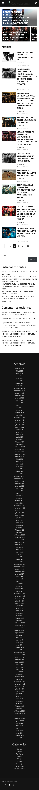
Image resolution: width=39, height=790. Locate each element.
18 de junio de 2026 (23, 65)
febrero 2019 (19, 589)
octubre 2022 (19, 481)
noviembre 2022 (19, 478)
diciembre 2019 (19, 564)
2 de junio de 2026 (23, 181)
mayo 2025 (19, 405)
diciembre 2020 (19, 535)
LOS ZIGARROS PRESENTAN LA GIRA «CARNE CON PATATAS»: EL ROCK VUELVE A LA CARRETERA (18, 298)
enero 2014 (19, 738)
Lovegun (21, 63)
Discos (19, 751)
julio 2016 (19, 664)
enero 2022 (19, 503)
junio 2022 (19, 491)
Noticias (6, 9)
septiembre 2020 (19, 542)
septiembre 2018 (19, 601)
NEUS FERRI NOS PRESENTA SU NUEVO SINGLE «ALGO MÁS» (26, 173)
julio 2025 (19, 400)
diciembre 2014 (19, 711)
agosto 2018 (19, 603)
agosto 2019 (19, 574)
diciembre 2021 (19, 505)
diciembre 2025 (19, 388)
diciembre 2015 (19, 681)
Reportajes (19, 764)
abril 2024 (19, 437)
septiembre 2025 (19, 395)
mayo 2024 (19, 434)
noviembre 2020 (19, 537)
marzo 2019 (19, 586)
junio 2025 (19, 403)
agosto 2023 (19, 457)
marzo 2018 (19, 615)
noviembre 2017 (19, 625)
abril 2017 (19, 642)
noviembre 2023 (19, 449)
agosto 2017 (19, 633)
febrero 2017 (19, 647)
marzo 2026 (19, 381)
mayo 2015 (19, 699)
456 (27, 246)
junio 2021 (19, 520)
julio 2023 (19, 459)
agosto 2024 (19, 427)
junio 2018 (19, 608)
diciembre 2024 (19, 417)
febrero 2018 (19, 618)
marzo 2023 (19, 469)
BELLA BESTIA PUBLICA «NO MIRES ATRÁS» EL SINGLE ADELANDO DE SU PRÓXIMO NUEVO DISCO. (15, 36)
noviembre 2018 (19, 596)
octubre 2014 (19, 716)
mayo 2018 (19, 611)
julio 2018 (19, 606)
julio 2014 (19, 723)
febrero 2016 (19, 677)
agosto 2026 (19, 368)
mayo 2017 (19, 640)
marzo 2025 (19, 410)
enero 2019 (19, 591)
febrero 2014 (19, 735)
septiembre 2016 (19, 659)
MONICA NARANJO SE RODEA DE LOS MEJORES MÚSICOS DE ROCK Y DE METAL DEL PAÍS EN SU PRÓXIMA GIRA (19, 334)
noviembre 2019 (19, 567)
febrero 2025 (19, 412)
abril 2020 (19, 554)
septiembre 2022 (19, 483)
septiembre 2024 (19, 425)
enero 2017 (19, 650)
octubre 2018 (19, 598)
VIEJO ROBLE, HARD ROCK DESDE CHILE (20, 319)
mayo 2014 (19, 728)
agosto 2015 (19, 691)
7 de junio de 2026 (23, 113)
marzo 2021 (19, 527)
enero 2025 (19, 415)
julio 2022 (19, 488)
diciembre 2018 (19, 593)
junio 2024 (19, 432)
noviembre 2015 (19, 684)
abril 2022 (19, 496)
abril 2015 (19, 701)
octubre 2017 (19, 628)
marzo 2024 (19, 439)
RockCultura (13, 781)
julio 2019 (19, 576)
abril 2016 (19, 672)
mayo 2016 (19, 669)
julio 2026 (19, 371)
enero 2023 (19, 474)
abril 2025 (19, 408)
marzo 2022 (19, 498)
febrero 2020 (19, 559)
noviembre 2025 (19, 391)
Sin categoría (19, 766)
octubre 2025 (19, 393)
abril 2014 (19, 730)
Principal (19, 759)
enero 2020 (19, 562)
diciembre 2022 (19, 476)
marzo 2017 (19, 645)
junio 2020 (19, 549)
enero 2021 (19, 532)
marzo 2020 (19, 557)
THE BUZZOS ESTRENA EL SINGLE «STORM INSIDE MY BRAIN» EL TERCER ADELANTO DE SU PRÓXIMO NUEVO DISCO (26, 100)
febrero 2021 (19, 530)
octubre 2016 (19, 657)
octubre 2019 (19, 569)
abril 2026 (19, 378)
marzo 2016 (19, 674)
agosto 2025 (19, 398)
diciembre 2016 (19, 652)
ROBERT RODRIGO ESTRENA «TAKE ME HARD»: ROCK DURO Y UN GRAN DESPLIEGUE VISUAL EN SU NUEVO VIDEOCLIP (16, 17)
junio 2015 (19, 696)
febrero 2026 (19, 383)
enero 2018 (19, 620)
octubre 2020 (19, 540)
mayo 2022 (19, 493)
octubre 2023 (19, 452)
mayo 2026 (19, 376)
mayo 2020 (19, 552)
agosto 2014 (19, 721)
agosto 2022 (19, 486)
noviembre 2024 (19, 420)
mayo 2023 (19, 464)
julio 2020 (19, 547)
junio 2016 (19, 667)
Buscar (4, 255)
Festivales (19, 754)
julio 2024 (19, 430)
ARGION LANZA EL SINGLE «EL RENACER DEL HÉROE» (26, 120)
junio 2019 (19, 579)
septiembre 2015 (19, 689)
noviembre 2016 (19, 655)
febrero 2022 (19, 501)
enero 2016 (19, 679)
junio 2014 (19, 725)
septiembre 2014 (19, 718)
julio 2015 (19, 694)
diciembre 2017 (19, 623)
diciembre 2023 (19, 447)
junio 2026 (19, 373)
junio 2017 (19, 638)
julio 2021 (19, 518)
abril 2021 (19, 525)
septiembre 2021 (19, 513)
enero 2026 (19, 386)
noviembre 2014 (19, 713)
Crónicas (20, 749)
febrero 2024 (19, 442)
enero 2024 (19, 444)
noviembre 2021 (19, 508)
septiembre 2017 (19, 630)
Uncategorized (19, 769)
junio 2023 (19, 461)
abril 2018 (19, 613)
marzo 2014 (19, 733)
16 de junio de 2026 (23, 89)
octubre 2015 (19, 686)
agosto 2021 (19, 515)
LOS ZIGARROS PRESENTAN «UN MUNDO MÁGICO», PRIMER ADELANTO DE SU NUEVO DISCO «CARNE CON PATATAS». (27, 76)
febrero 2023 (19, 471)
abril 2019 (19, 584)
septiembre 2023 (19, 454)
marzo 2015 (19, 704)
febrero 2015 (19, 706)
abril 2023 (19, 466)
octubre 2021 (19, 510)
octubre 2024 (19, 422)
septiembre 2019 (19, 571)
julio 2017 (19, 635)
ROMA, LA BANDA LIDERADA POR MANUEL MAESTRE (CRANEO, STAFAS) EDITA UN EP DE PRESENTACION (19, 325)
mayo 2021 (19, 523)
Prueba (19, 761)
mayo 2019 (19, 581)
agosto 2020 (19, 545)
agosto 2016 (19, 662)
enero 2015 (19, 708)
